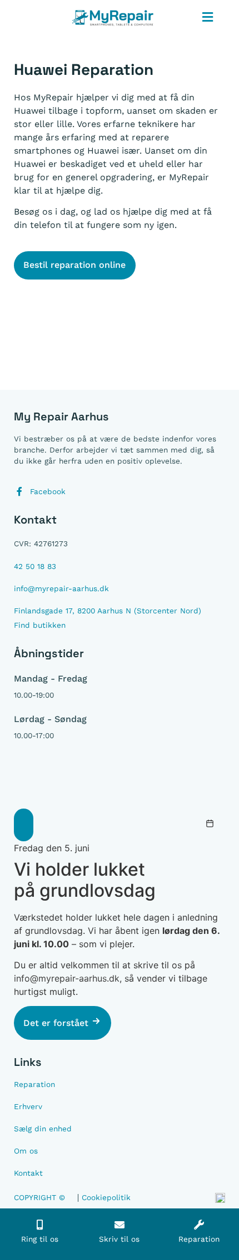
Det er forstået (57, 1023)
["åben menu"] (208, 17)
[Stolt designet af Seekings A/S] (220, 1199)
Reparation (34, 1084)
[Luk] (23, 825)
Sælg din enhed (43, 1128)
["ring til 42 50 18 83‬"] (40, 1224)
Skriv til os (119, 1238)
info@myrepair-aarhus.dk (67, 978)
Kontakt (28, 1172)
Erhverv (28, 1106)
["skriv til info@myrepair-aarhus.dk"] (119, 1224)
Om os (26, 1150)
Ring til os (39, 1238)
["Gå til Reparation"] (199, 1224)
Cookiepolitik (106, 1197)
